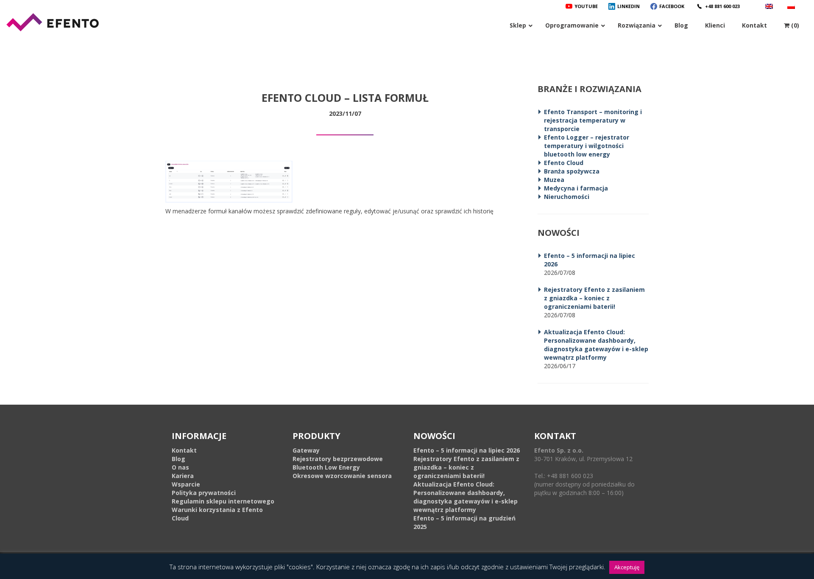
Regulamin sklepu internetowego (223, 501)
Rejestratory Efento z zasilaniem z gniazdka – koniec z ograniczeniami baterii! (594, 297)
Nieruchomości (566, 197)
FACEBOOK (671, 6)
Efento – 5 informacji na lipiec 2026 (466, 450)
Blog (178, 459)
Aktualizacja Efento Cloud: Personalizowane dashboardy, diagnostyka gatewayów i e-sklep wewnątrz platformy (596, 344)
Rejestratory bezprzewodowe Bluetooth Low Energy (338, 463)
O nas (180, 467)
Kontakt (184, 450)
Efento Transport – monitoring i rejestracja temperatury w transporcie (593, 120)
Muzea (554, 180)
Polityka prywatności (204, 493)
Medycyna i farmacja (576, 188)
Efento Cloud (563, 163)
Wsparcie (186, 484)
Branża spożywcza (571, 171)
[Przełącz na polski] (792, 6)
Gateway (306, 450)
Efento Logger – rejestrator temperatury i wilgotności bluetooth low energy (586, 145)
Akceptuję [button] (626, 567)
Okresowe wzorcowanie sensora (342, 476)
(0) (794, 25)
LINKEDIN (628, 6)
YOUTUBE (586, 6)
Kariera (183, 476)
